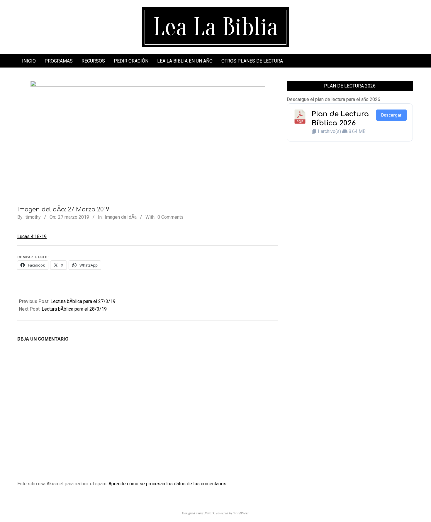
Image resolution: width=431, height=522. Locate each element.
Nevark (209, 513)
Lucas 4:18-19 (32, 236)
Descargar (391, 115)
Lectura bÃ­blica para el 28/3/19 (74, 309)
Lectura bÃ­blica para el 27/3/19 (83, 301)
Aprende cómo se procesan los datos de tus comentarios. (167, 483)
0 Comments (170, 217)
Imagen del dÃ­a (121, 217)
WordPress (241, 513)
